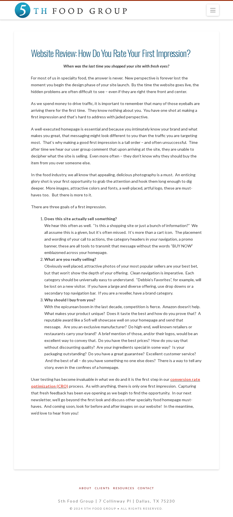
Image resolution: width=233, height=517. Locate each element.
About (85, 488)
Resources (123, 488)
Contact (146, 488)
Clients (102, 488)
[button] (213, 10)
